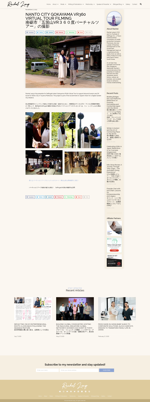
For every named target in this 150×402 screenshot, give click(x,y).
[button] (30, 32)
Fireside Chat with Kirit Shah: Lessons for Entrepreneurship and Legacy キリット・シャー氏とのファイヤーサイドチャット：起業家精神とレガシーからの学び (114, 197)
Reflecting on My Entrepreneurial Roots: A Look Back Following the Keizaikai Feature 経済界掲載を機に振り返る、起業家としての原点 (31, 327)
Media (62, 4)
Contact (134, 4)
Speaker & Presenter (103, 4)
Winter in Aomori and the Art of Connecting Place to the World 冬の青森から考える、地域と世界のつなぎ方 (114, 133)
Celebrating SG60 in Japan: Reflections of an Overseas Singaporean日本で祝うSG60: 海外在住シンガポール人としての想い (114, 152)
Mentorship (89, 4)
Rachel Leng (72, 400)
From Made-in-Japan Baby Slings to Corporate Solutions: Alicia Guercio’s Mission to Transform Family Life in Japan (115, 327)
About (55, 4)
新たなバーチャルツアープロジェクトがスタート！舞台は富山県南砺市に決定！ (54, 180)
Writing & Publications (75, 4)
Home (49, 4)
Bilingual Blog (117, 4)
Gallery (128, 4)
